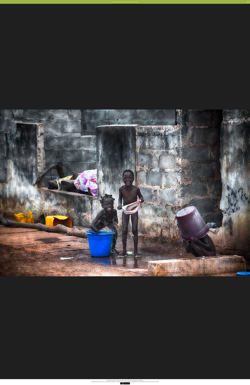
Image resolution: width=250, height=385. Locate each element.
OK (121, 383)
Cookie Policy (126, 383)
